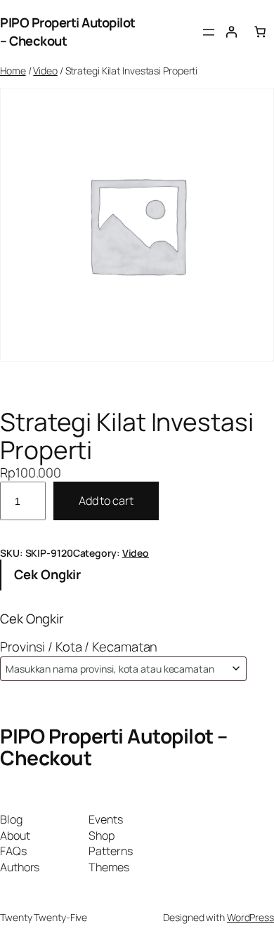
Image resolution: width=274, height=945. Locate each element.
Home (13, 70)
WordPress (250, 917)
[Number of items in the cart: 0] (260, 32)
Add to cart (106, 500)
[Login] (231, 32)
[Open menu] (208, 32)
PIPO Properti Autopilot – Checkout (114, 747)
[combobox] (123, 668)
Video (45, 70)
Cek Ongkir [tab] (47, 574)
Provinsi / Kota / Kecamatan (78, 646)
